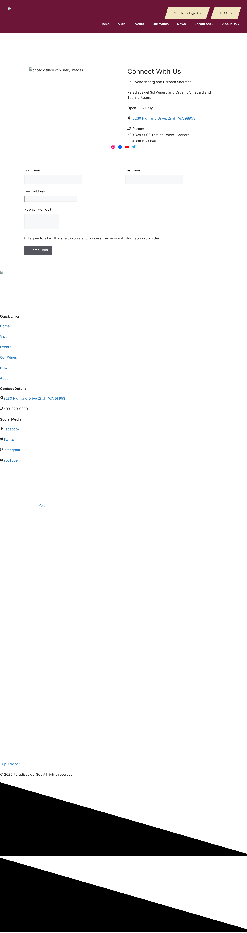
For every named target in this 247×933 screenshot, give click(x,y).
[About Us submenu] (238, 24)
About (5, 378)
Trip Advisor (10, 764)
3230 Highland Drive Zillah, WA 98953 (34, 398)
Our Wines (8, 357)
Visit (3, 337)
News (4, 368)
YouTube (10, 460)
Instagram (11, 450)
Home (5, 326)
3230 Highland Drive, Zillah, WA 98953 (164, 118)
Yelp (42, 505)
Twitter (9, 439)
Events (5, 347)
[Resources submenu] (213, 24)
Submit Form (38, 250)
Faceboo (10, 429)
